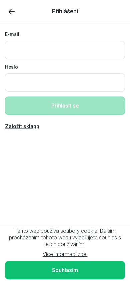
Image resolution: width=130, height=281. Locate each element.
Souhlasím (65, 270)
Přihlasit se (65, 106)
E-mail (12, 34)
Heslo (11, 67)
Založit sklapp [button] (22, 126)
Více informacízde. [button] (65, 254)
